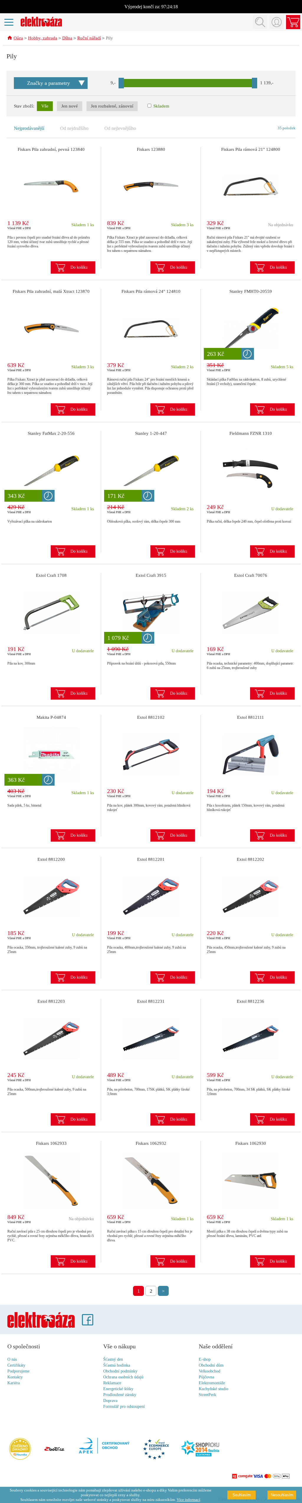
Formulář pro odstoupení (124, 1406)
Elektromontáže (212, 1383)
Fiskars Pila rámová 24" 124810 (151, 291)
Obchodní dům (211, 1365)
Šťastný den (113, 1359)
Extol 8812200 (51, 859)
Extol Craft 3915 (151, 575)
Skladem (160, 106)
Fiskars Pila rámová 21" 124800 (250, 149)
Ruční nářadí (89, 38)
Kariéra (13, 1383)
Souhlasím (241, 1495)
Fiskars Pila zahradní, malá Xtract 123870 (51, 291)
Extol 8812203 (51, 1001)
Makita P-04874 (51, 717)
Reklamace (112, 1383)
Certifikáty (16, 1365)
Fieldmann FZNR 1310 (250, 433)
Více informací (188, 1499)
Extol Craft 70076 (250, 575)
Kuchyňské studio (213, 1389)
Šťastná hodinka (116, 1365)
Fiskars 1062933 (51, 1143)
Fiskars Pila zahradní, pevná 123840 (51, 149)
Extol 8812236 (250, 1001)
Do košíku (79, 267)
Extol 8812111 (250, 717)
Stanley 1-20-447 (151, 433)
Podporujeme (18, 1371)
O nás (12, 1359)
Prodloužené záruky (119, 1395)
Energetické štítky (118, 1389)
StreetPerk (207, 1395)
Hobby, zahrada (42, 38)
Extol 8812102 (151, 717)
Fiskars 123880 (151, 149)
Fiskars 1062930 (250, 1143)
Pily (109, 38)
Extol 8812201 (151, 859)
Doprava (110, 1400)
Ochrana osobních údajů (123, 1377)
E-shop (205, 1359)
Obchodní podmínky (120, 1371)
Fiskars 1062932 (151, 1143)
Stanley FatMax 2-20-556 (51, 433)
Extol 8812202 (250, 859)
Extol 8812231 (151, 1001)
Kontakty (15, 1377)
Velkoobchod (209, 1371)
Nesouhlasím (282, 1495)
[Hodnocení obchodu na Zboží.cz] (54, 1449)
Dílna (67, 38)
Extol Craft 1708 (51, 575)
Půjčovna (206, 1377)
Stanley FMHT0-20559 (250, 291)
